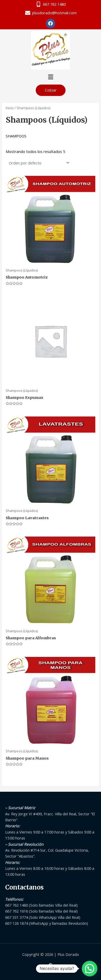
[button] (50, 77)
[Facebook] (50, 965)
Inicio (10, 108)
